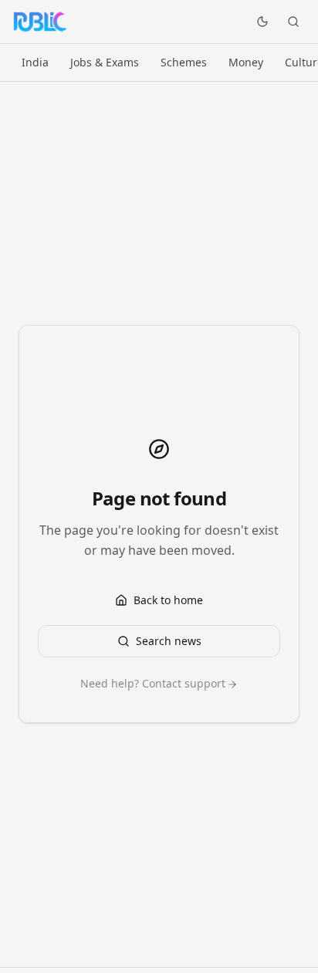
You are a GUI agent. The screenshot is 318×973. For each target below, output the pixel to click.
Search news (168, 640)
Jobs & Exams (104, 62)
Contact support (183, 683)
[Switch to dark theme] (262, 21)
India (35, 62)
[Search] (293, 21)
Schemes (184, 62)
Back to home (168, 600)
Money (245, 62)
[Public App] (39, 21)
